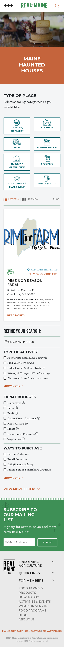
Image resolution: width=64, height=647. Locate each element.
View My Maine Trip (45, 274)
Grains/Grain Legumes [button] (22, 418)
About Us (26, 619)
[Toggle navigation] (9, 5)
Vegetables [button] (14, 439)
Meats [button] (11, 428)
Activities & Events (35, 601)
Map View (32, 199)
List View (13, 199)
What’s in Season (33, 606)
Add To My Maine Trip (44, 269)
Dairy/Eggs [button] (14, 403)
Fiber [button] (11, 408)
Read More (15, 315)
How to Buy (29, 597)
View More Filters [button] (20, 489)
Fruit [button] (11, 413)
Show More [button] (12, 385)
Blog (23, 615)
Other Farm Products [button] (21, 434)
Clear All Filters (20, 342)
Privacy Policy (52, 631)
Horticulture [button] (16, 423)
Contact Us (33, 631)
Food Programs (32, 610)
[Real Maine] (34, 5)
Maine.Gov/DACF (12, 631)
